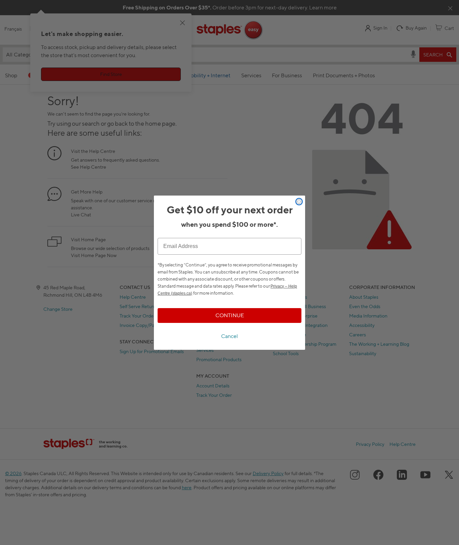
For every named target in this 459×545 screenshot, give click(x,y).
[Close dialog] (299, 201)
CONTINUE (229, 315)
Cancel (229, 336)
